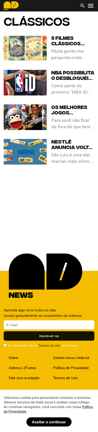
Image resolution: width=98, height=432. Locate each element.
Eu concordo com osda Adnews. (43, 345)
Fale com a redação (24, 377)
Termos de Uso (49, 345)
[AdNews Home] (11, 5)
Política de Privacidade (71, 367)
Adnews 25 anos (22, 367)
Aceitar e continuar (49, 422)
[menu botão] (90, 5)
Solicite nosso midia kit (71, 357)
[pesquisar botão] (82, 5)
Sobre (13, 357)
